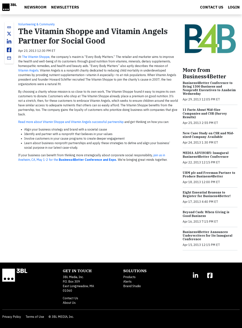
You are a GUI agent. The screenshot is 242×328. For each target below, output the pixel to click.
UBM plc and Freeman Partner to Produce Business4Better (209, 174)
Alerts (127, 281)
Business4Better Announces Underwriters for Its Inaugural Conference (207, 235)
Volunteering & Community (36, 24)
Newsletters (65, 7)
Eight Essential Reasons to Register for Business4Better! (207, 194)
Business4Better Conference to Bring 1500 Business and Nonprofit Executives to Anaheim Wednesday (209, 88)
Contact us (211, 7)
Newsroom (35, 7)
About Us (69, 303)
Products (129, 277)
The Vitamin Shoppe (36, 57)
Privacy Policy (11, 317)
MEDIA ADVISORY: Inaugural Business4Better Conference (206, 154)
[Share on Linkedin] (9, 42)
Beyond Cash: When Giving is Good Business (206, 214)
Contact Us (70, 298)
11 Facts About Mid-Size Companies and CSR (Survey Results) (205, 113)
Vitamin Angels (28, 70)
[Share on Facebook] (9, 50)
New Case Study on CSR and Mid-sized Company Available (208, 135)
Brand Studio (132, 286)
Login (234, 7)
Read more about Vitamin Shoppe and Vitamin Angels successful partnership (71, 122)
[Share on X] (9, 34)
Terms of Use (35, 317)
